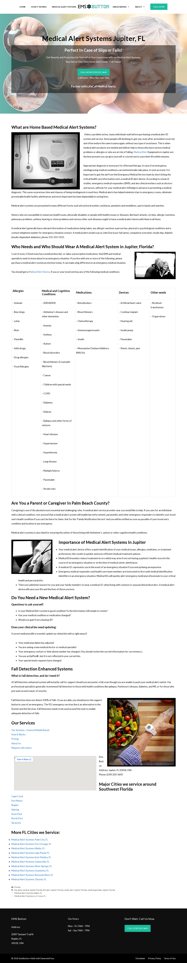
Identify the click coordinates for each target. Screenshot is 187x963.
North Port (17, 818)
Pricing (15, 738)
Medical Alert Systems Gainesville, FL (30, 861)
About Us (16, 743)
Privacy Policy (154, 958)
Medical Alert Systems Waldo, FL (28, 848)
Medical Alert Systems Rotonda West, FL (32, 875)
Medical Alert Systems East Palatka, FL (31, 857)
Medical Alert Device (39, 271)
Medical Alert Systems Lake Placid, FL (30, 852)
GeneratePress (47, 958)
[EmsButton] (93, 6)
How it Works (18, 734)
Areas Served (120, 7)
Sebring (15, 809)
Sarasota (16, 822)
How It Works (38, 7)
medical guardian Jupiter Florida (101, 890)
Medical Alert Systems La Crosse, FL (30, 896)
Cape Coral (17, 796)
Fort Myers (17, 800)
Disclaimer (140, 958)
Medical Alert (140, 152)
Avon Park (16, 814)
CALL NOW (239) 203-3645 (93, 72)
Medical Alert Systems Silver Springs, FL (31, 866)
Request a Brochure (21, 747)
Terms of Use (170, 958)
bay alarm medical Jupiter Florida (28, 890)
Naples (14, 805)
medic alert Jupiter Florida (75, 890)
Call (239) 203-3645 (137, 928)
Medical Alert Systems (64, 7)
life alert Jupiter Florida (53, 890)
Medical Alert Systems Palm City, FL (29, 839)
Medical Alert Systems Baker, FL (28, 893)
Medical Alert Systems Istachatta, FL (30, 870)
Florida (17, 887)
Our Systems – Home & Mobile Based (30, 730)
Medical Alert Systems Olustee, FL (28, 879)
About (138, 7)
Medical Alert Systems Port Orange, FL (31, 844)
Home (23, 7)
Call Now (159, 6)
